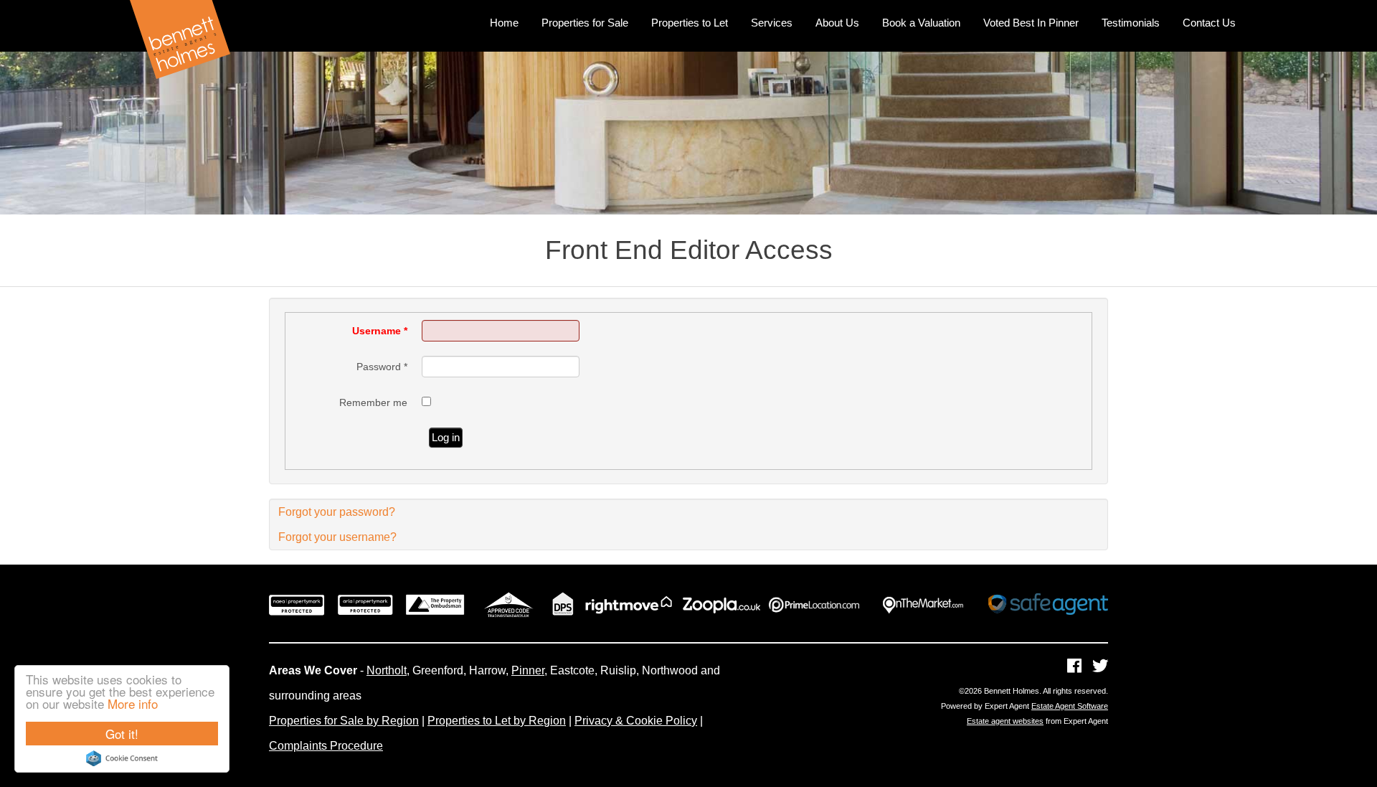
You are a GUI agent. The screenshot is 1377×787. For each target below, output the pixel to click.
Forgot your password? (336, 512)
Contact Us (1209, 23)
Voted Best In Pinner (1031, 23)
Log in (446, 437)
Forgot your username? (337, 537)
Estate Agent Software (1069, 706)
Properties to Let (689, 23)
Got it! (121, 734)
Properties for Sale (584, 23)
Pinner (527, 670)
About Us (837, 23)
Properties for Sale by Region (344, 721)
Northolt (386, 670)
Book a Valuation (921, 23)
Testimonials (1131, 23)
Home (504, 23)
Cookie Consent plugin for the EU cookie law (122, 758)
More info (133, 703)
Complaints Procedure (326, 746)
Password (381, 366)
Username (379, 330)
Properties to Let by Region (496, 721)
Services (771, 23)
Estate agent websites (1005, 721)
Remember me (373, 402)
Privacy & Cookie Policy (635, 721)
